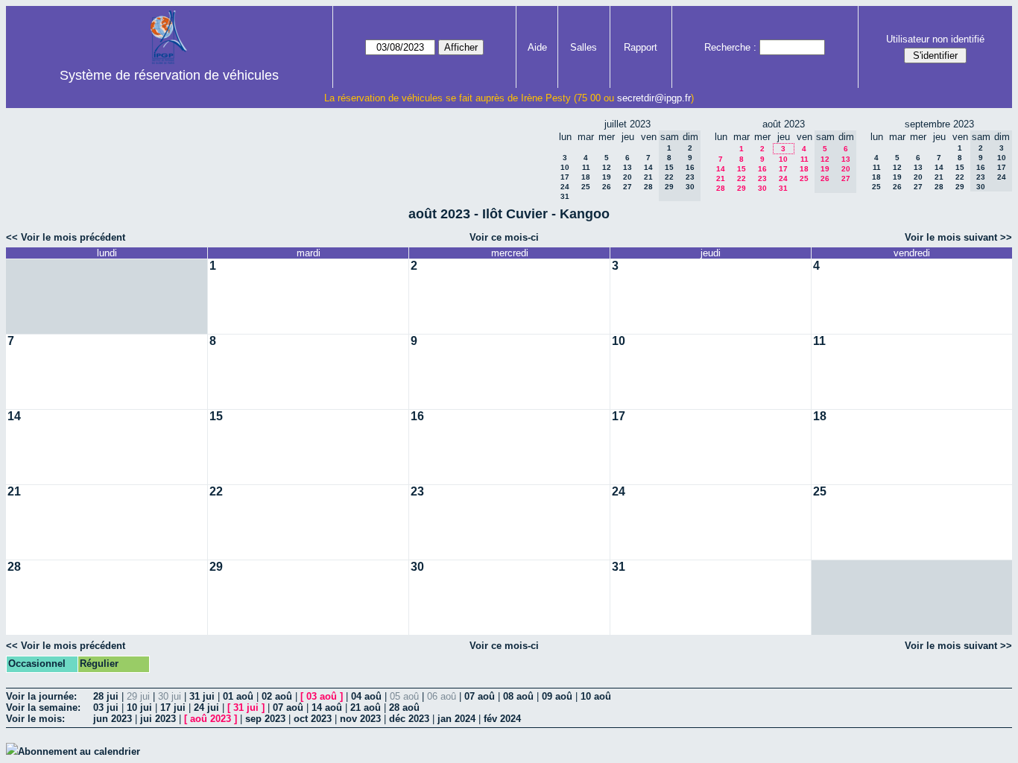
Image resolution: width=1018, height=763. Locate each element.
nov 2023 (360, 718)
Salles (583, 47)
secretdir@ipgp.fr (654, 98)
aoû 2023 (210, 718)
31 (564, 196)
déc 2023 (409, 718)
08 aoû (518, 696)
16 (762, 169)
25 (585, 187)
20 (627, 177)
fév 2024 (502, 718)
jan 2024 (456, 718)
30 (762, 188)
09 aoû (557, 696)
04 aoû (366, 696)
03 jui (105, 707)
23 (762, 178)
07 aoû (479, 696)
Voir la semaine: (43, 707)
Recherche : (730, 47)
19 (606, 177)
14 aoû (327, 707)
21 (648, 177)
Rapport (640, 47)
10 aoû (596, 696)
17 (564, 177)
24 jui (206, 707)
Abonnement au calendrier (79, 751)
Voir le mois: (35, 718)
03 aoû (321, 696)
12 (606, 167)
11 (586, 167)
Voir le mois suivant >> (958, 237)
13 (627, 167)
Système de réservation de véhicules (169, 75)
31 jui (202, 696)
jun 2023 (112, 718)
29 (741, 188)
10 (564, 167)
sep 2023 (265, 718)
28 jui (105, 696)
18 (585, 177)
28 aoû (404, 707)
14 (648, 167)
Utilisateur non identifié (935, 39)
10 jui (139, 707)
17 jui (173, 707)
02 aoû (277, 696)
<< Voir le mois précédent (65, 237)
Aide (537, 47)
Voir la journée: (41, 696)
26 (606, 187)
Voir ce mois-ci (504, 237)
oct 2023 (313, 718)
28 (648, 187)
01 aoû (238, 696)
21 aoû (365, 707)
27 (627, 187)
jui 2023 (158, 718)
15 (741, 169)
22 (741, 178)
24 (564, 187)
